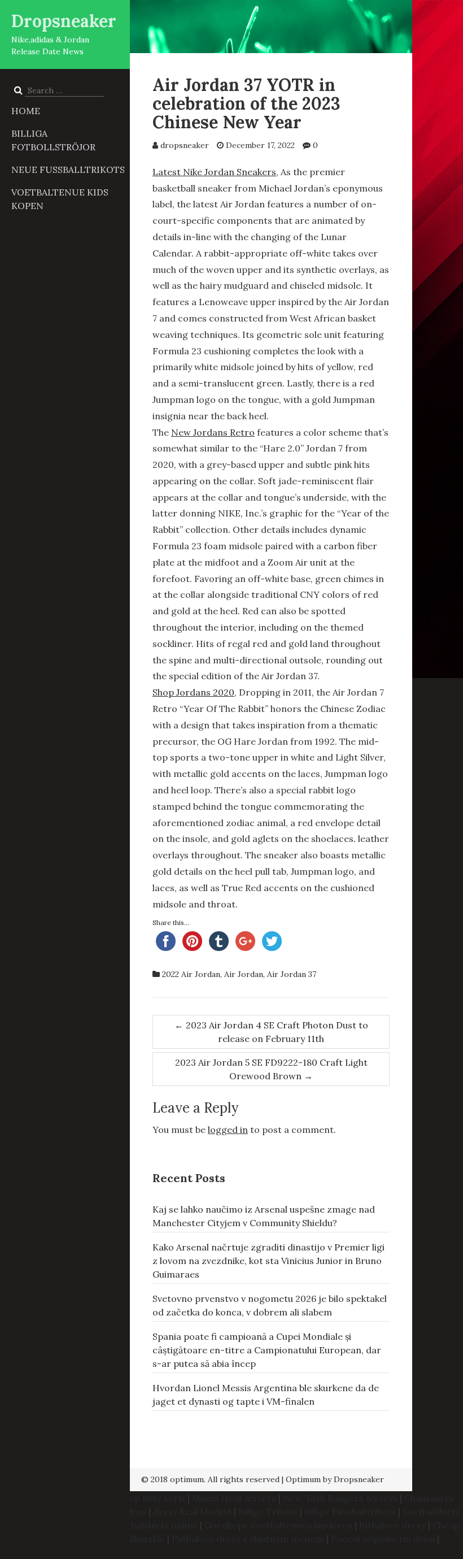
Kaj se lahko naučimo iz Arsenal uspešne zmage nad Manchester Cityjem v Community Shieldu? (263, 1216)
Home (25, 110)
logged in (228, 1129)
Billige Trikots (268, 1511)
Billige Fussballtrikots (350, 1511)
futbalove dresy (392, 1525)
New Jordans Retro (213, 432)
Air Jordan (243, 974)
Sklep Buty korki (151, 1498)
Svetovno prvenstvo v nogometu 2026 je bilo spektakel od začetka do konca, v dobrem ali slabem (269, 1305)
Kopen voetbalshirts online (140, 1525)
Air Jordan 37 (291, 974)
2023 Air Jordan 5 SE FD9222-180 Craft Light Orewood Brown (271, 1069)
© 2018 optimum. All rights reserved (210, 1479)
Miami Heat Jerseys (234, 1498)
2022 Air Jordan (191, 974)
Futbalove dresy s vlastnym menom (248, 1538)
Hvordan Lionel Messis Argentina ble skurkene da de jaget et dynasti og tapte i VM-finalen (265, 1394)
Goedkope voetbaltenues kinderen (278, 1525)
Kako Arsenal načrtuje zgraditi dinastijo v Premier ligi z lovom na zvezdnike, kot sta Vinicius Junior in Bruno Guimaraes (268, 1260)
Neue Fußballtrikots (68, 169)
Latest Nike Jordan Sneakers (214, 171)
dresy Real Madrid (192, 1511)
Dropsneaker (63, 21)
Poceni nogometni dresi (383, 1538)
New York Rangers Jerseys (340, 1498)
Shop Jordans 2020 (193, 692)
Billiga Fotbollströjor (53, 140)
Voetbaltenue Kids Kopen (59, 198)
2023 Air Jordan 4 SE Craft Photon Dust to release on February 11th (271, 1031)
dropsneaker (184, 145)
